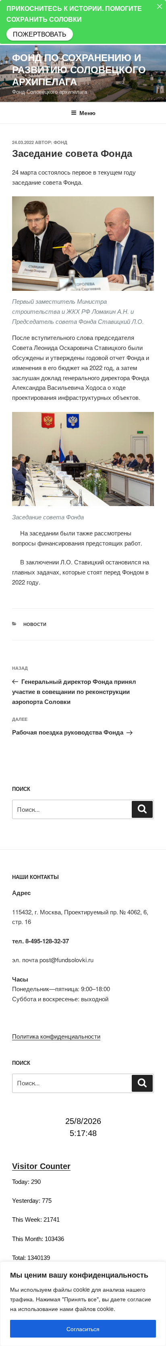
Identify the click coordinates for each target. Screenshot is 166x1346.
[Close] (159, 6)
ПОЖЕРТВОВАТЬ (39, 34)
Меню (87, 113)
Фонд (60, 142)
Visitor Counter (41, 1166)
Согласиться (83, 1329)
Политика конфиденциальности (56, 1036)
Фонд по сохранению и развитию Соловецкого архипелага (79, 69)
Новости (34, 624)
